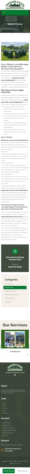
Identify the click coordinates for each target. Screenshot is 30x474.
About (4, 405)
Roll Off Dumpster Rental (12, 294)
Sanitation (8, 301)
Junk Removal (9, 284)
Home (4, 403)
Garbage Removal (10, 298)
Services (5, 408)
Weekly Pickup (9, 287)
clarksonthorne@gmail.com (13, 448)
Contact (5, 413)
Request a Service (8, 471)
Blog (4, 410)
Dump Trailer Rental (10, 291)
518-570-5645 (15, 267)
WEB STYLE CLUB (15, 463)
